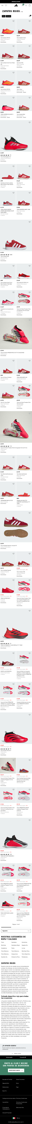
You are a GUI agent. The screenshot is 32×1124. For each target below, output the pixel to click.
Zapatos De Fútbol (25, 945)
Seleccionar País (20, 1107)
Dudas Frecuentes (20, 1079)
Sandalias (14, 942)
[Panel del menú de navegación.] (2, 5)
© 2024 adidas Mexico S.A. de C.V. (16, 1122)
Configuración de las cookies (9, 1098)
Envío (17, 1083)
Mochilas (3, 945)
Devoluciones (6, 1087)
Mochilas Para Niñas (25, 951)
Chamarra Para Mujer (15, 957)
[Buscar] (26, 5)
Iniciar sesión (9, 1057)
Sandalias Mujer (15, 945)
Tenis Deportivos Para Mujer (26, 954)
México (18, 1118)
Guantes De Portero (4, 957)
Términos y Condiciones (21, 1098)
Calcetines (24, 942)
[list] (13, 16)
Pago (17, 1087)
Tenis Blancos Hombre (15, 951)
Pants (12, 948)
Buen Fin (5, 1090)
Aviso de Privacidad (7, 1112)
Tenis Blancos (4, 951)
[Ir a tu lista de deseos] (6, 5)
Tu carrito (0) (23, 1057)
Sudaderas (4, 948)
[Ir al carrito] (29, 5)
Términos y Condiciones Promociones (21, 1103)
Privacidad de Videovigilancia (6, 1108)
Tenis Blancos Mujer (4, 954)
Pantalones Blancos (25, 957)
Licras (23, 948)
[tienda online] (16, 6)
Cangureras (14, 954)
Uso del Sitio (5, 1102)
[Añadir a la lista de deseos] (13, 21)
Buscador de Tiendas (7, 1079)
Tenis (2, 942)
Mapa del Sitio (6, 1083)
